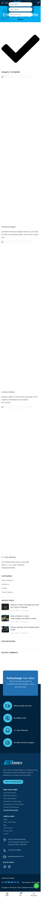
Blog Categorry (7, 580)
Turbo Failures (7, 592)
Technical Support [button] (8, 227)
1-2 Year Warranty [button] (8, 557)
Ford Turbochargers (9, 798)
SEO (32, 882)
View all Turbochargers (10, 810)
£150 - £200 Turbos (9, 822)
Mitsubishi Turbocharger (11, 807)
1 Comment (24, 610)
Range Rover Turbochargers (12, 801)
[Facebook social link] (4, 866)
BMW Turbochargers (10, 795)
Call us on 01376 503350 (13, 782)
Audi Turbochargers (9, 793)
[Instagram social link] (9, 866)
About (5, 819)
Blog (4, 825)
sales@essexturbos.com (15, 856)
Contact (6, 834)
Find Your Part (8, 828)
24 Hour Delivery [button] (8, 392)
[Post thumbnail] (5, 608)
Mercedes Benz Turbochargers (13, 804)
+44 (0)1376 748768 (14, 850)
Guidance (5, 584)
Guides (4, 588)
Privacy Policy (8, 831)
